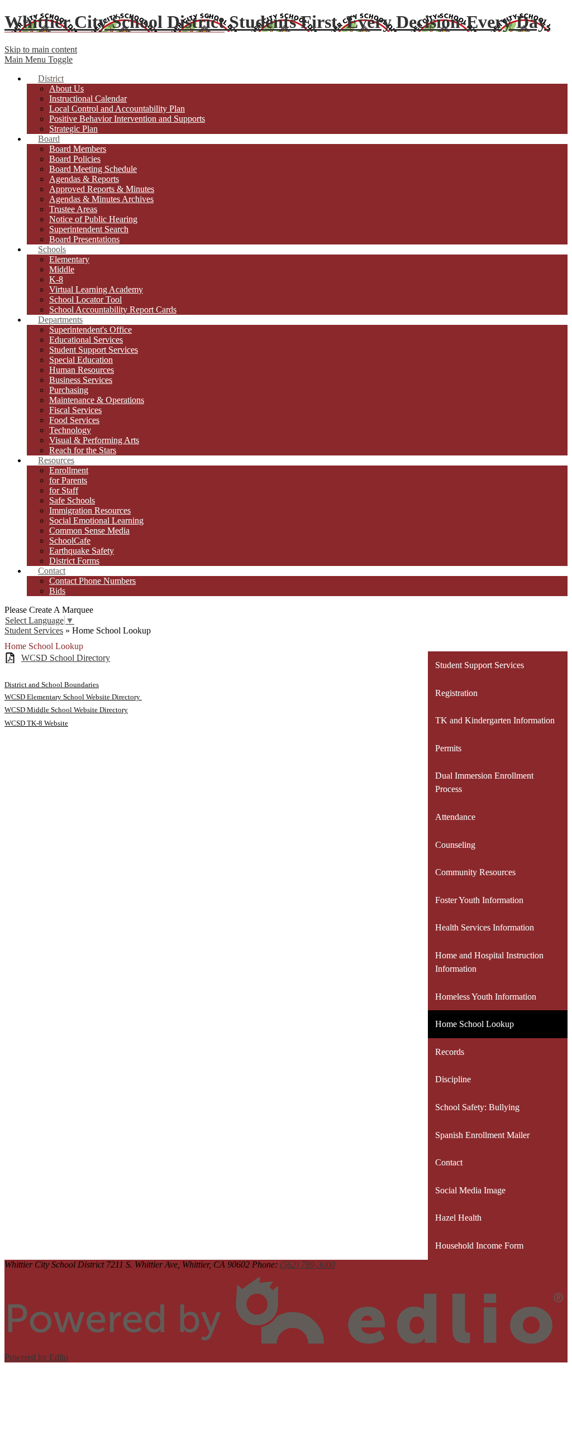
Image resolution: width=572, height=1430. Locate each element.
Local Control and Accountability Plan (117, 108)
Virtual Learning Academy (96, 289)
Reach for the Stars (82, 450)
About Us (66, 88)
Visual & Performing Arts (94, 440)
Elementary (69, 259)
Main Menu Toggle (38, 59)
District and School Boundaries (51, 684)
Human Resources (81, 370)
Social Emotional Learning (96, 520)
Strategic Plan (73, 128)
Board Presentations (84, 239)
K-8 (56, 279)
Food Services (74, 420)
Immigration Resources (90, 510)
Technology (70, 430)
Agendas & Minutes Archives (101, 199)
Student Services (33, 630)
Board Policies (75, 159)
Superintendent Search (88, 229)
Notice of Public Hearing (93, 219)
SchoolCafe (69, 540)
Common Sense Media (89, 530)
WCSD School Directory (65, 658)
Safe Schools (72, 500)
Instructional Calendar (88, 98)
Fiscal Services (75, 410)
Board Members (77, 148)
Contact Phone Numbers (92, 581)
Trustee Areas (73, 209)
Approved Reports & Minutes (101, 189)
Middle (61, 269)
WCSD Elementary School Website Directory (73, 697)
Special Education (81, 359)
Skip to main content (40, 49)
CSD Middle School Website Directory (69, 710)
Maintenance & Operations (96, 400)
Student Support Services (93, 349)
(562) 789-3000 (307, 1264)
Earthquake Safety (81, 550)
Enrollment (68, 470)
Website (55, 723)
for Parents (68, 480)
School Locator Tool (85, 299)
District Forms (74, 560)
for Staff (63, 490)
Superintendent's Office (90, 329)
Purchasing (68, 390)
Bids (57, 591)
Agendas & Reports (84, 179)
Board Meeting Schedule (93, 169)
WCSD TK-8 (23, 723)
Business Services (80, 380)
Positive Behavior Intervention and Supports (127, 118)
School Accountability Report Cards (113, 309)
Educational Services (86, 339)
